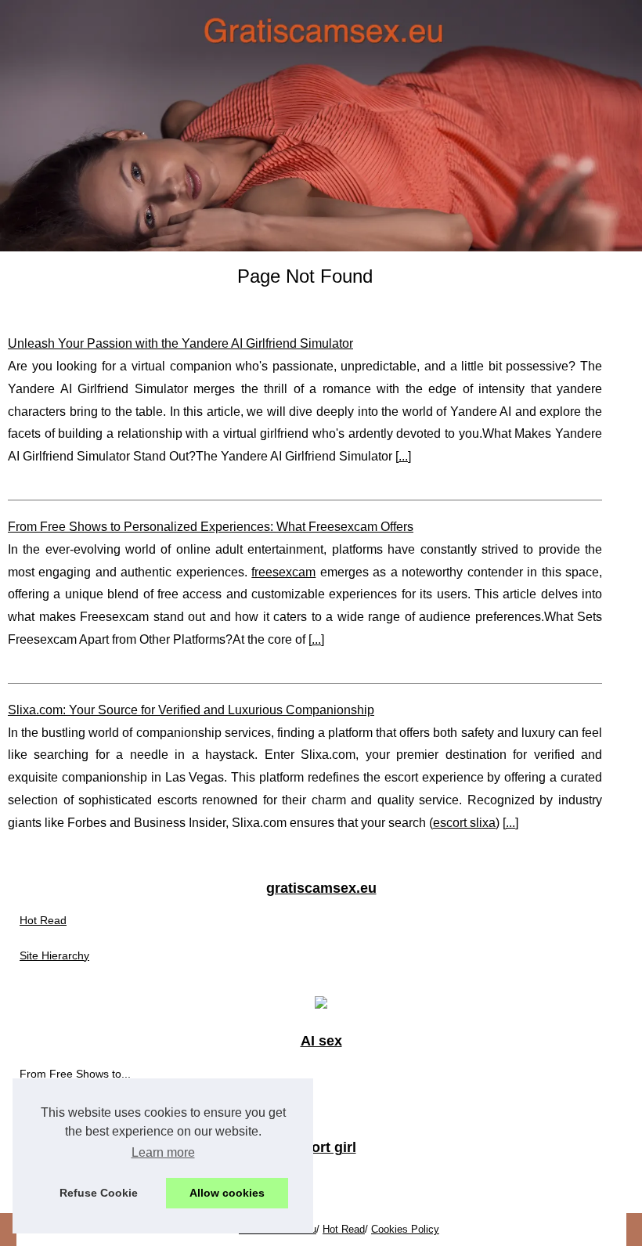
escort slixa (464, 822)
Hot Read (43, 920)
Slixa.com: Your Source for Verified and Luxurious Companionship (191, 710)
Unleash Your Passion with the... (99, 1108)
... (403, 456)
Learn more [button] (163, 1152)
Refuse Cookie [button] (99, 1192)
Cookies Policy (405, 1229)
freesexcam (283, 572)
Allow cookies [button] (227, 1192)
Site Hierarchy (54, 955)
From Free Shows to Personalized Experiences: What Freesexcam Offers (210, 526)
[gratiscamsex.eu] (321, 125)
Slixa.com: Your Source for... (90, 1180)
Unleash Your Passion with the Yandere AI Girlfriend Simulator (180, 343)
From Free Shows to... (75, 1073)
